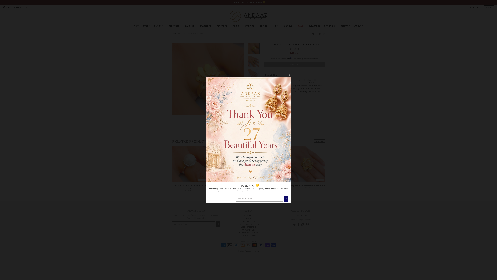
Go (286, 199)
